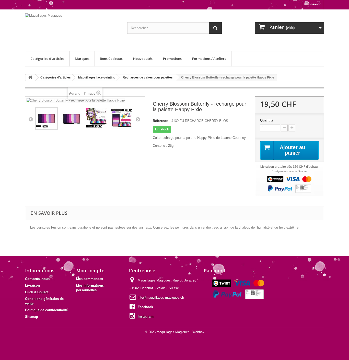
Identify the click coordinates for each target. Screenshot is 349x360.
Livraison (32, 285)
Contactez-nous (37, 279)
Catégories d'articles (47, 58)
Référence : (161, 121)
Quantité (266, 120)
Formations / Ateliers (209, 58)
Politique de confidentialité (46, 310)
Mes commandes (89, 279)
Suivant (137, 119)
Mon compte (90, 270)
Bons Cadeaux (111, 58)
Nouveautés (143, 58)
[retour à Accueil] (30, 77)
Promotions (172, 58)
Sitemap (31, 317)
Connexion (312, 4)
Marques (82, 58)
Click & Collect (36, 292)
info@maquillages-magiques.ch (161, 297)
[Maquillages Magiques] (72, 29)
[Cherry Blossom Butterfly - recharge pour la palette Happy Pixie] (46, 118)
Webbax (198, 332)
